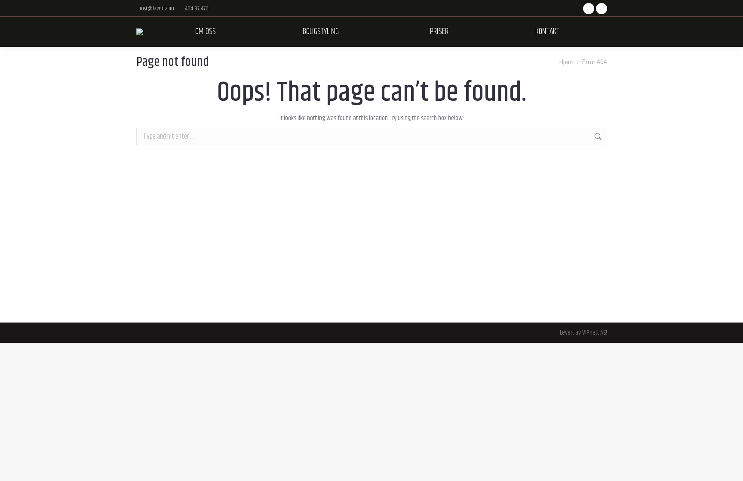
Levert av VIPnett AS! (583, 332)
